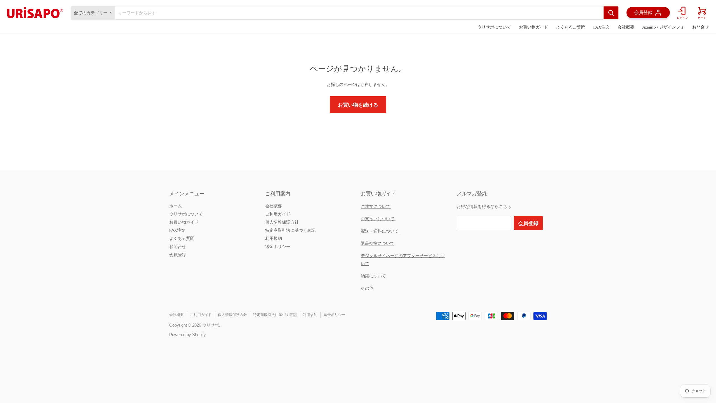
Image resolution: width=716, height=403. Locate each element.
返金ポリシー (277, 246)
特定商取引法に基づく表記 (290, 230)
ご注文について (376, 206)
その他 (367, 288)
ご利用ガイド (277, 214)
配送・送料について (380, 231)
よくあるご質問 (570, 27)
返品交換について (377, 243)
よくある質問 (181, 238)
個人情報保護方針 (282, 222)
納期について (373, 275)
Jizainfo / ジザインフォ (663, 27)
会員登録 (177, 254)
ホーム (175, 205)
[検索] (611, 12)
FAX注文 (601, 27)
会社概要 (626, 27)
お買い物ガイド (533, 27)
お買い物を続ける (358, 105)
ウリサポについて (494, 27)
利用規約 (273, 238)
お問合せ (700, 27)
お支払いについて (378, 218)
